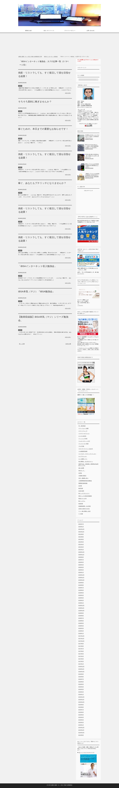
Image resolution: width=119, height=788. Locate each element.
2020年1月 (81, 572)
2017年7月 (81, 648)
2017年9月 (81, 643)
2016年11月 (81, 669)
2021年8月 (81, 536)
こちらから (80, 305)
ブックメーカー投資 (83, 443)
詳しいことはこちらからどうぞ (86, 752)
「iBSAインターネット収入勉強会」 (37, 266)
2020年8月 (81, 557)
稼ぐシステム (82, 501)
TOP (31, 56)
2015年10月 (81, 702)
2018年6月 (81, 620)
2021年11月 (81, 531)
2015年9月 (81, 704)
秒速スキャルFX (83, 498)
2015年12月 (81, 697)
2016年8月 (81, 676)
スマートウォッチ (83, 431)
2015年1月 (81, 725)
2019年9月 (81, 582)
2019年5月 (81, 592)
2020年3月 (81, 567)
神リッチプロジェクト (84, 493)
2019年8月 (81, 585)
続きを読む (68, 93)
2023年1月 (81, 526)
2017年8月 (81, 646)
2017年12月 (81, 636)
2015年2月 (81, 722)
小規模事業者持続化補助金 (85, 480)
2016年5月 (81, 684)
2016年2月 (81, 691)
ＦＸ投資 (81, 513)
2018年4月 (81, 625)
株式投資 (81, 488)
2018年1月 (81, 633)
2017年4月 (81, 656)
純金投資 (81, 503)
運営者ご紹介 (28, 30)
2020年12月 (81, 552)
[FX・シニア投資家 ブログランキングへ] (88, 126)
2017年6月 (81, 651)
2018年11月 (81, 608)
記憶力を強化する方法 (84, 508)
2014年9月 (81, 735)
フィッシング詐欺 (83, 438)
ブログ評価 (81, 446)
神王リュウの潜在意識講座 (85, 496)
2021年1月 (81, 549)
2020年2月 (81, 569)
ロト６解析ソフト (83, 459)
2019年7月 (81, 587)
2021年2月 (81, 547)
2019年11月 (81, 577)
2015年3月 (81, 719)
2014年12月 (81, 727)
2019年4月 (81, 595)
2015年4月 (81, 717)
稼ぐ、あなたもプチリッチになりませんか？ (42, 183)
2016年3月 (81, 689)
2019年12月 (81, 575)
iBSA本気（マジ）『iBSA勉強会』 (36, 291)
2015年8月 (81, 707)
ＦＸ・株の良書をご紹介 (85, 511)
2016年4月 (81, 686)
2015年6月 (81, 712)
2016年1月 (81, 694)
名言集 (80, 473)
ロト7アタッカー (83, 456)
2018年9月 (81, 613)
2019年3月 (81, 597)
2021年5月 (81, 541)
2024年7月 (81, 524)
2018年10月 (81, 610)
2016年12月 (81, 666)
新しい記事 (22, 343)
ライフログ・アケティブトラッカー (87, 453)
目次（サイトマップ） (49, 30)
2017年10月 (81, 641)
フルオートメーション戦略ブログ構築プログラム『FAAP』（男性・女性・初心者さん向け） (88, 349)
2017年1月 (81, 664)
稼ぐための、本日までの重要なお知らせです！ (43, 129)
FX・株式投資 (82, 426)
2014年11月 (81, 730)
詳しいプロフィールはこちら (84, 107)
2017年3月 (81, 658)
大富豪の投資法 (82, 475)
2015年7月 (81, 709)
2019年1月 (81, 603)
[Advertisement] (59, 45)
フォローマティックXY (84, 441)
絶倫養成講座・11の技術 (85, 506)
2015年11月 (81, 699)
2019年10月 (81, 580)
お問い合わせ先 (90, 30)
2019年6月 (81, 590)
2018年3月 (81, 628)
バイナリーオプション (84, 433)
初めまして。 (82, 470)
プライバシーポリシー (69, 30)
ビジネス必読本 (82, 436)
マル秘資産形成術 (83, 451)
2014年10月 (81, 732)
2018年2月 (81, 630)
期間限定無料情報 (83, 483)
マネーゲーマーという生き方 (86, 448)
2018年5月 (81, 623)
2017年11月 (81, 638)
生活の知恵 (81, 491)
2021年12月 (81, 529)
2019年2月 (81, 600)
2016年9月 (81, 674)
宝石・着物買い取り (83, 478)
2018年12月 (81, 605)
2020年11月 (81, 554)
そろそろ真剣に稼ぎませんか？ (35, 101)
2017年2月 (81, 661)
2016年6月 (81, 681)
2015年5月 (81, 714)
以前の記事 (68, 343)
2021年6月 (81, 539)
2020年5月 (81, 562)
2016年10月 (81, 671)
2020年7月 (81, 559)
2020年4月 (81, 564)
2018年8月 (81, 615)
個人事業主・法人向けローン (86, 461)
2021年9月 (81, 534)
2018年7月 (81, 618)
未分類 (20, 85)
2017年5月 (81, 653)
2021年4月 (81, 544)
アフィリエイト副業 (83, 428)
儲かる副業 (81, 468)
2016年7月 (81, 679)
